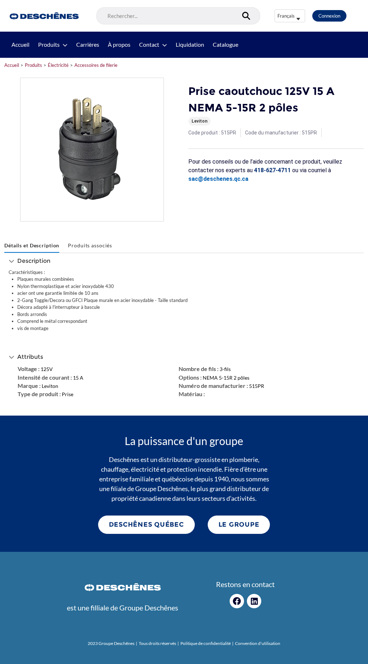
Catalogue (225, 44)
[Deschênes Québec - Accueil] (43, 15)
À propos (119, 44)
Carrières (87, 44)
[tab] (31, 246)
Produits (49, 44)
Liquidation (190, 44)
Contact (149, 44)
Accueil (20, 44)
